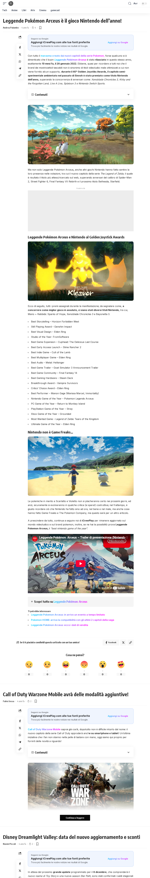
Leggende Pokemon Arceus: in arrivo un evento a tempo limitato (68, 614)
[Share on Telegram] (19, 68)
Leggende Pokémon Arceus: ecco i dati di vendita (59, 625)
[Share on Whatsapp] (19, 61)
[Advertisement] (81, 210)
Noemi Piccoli (9, 844)
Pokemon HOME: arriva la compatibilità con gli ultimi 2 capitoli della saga (72, 619)
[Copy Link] (19, 75)
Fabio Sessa (8, 701)
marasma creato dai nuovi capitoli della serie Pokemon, (73, 55)
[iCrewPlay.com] (11, 3)
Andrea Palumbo (11, 27)
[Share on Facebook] (19, 47)
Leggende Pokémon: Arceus (70, 601)
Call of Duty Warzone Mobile (44, 729)
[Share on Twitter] (19, 54)
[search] (130, 3)
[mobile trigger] (5, 3)
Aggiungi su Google (118, 42)
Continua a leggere (75, 817)
